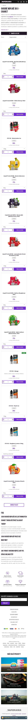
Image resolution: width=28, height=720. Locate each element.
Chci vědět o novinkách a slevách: (9, 596)
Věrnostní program (14, 609)
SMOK (19, 643)
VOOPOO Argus (21, 645)
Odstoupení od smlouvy (14, 619)
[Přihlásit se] (21, 1)
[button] (18, 1)
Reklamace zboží (14, 622)
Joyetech (12, 643)
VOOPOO (18, 646)
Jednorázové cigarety (12, 645)
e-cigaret (10, 16)
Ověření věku (14, 624)
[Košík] (23, 1)
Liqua (16, 643)
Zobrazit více (4, 29)
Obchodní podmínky (14, 614)
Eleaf (8, 643)
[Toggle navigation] (26, 1)
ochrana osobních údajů (16, 713)
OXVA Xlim (6, 646)
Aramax (4, 643)
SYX (14, 646)
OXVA (11, 646)
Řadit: (2, 37)
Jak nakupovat (14, 617)
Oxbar (22, 646)
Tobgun (23, 643)
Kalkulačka (14, 612)
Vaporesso (5, 645)
